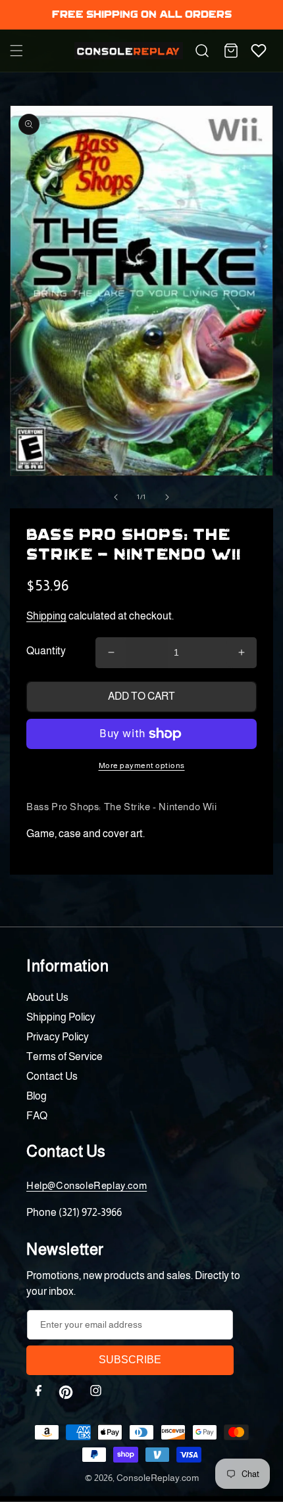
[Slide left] (116, 497)
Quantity (46, 650)
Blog (36, 1096)
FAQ (36, 1115)
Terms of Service (64, 1056)
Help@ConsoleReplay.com (86, 1185)
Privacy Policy (57, 1036)
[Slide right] (167, 497)
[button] (16, 50)
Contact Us (52, 1076)
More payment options (142, 765)
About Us (47, 997)
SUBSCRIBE (130, 1359)
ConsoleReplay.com (157, 1477)
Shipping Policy (60, 1017)
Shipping (46, 615)
